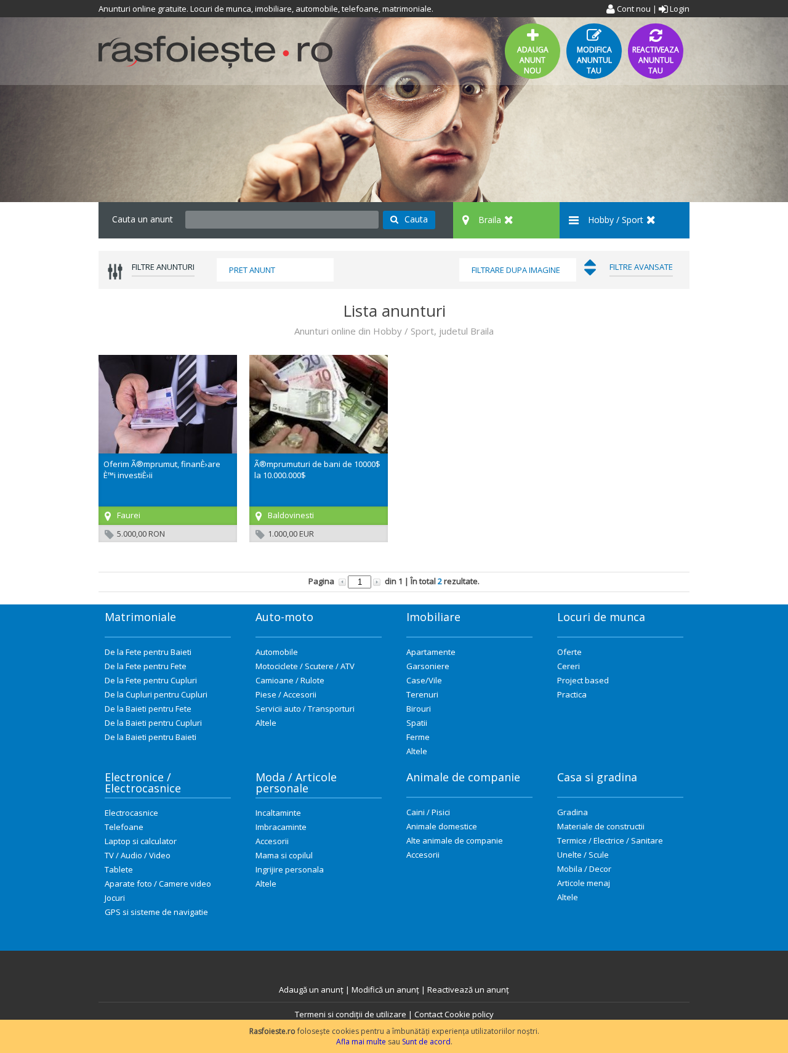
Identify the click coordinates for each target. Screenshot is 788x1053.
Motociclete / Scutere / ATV (305, 666)
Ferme (418, 736)
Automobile (276, 651)
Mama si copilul (284, 855)
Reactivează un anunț (468, 989)
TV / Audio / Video (138, 855)
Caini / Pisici (428, 812)
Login (679, 8)
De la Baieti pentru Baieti (150, 736)
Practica (572, 694)
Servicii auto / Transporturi (305, 708)
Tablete (119, 869)
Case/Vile (424, 680)
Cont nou (633, 8)
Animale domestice (441, 826)
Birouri (418, 708)
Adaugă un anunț (311, 989)
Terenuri (422, 694)
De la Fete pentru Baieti (148, 651)
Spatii (416, 722)
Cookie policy (469, 1014)
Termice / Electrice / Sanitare (610, 840)
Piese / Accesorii (285, 694)
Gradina (572, 812)
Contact (428, 1014)
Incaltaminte (278, 812)
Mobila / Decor (584, 868)
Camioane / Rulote (289, 680)
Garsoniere (427, 666)
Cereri (568, 666)
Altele (265, 722)
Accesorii (272, 841)
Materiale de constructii (601, 826)
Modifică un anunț (385, 989)
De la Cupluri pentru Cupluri (156, 694)
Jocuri (115, 897)
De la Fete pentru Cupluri (151, 680)
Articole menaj (583, 882)
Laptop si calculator (141, 841)
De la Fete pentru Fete (146, 666)
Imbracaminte (281, 826)
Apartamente (431, 651)
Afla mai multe (361, 1041)
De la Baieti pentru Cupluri (153, 722)
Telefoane (124, 826)
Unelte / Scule (583, 854)
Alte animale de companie (454, 840)
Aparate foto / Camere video (158, 883)
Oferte (569, 651)
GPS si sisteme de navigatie (156, 911)
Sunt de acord (426, 1041)
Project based (583, 680)
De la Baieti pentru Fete (148, 708)
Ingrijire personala (289, 869)
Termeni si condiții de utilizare (350, 1014)
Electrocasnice (131, 812)
